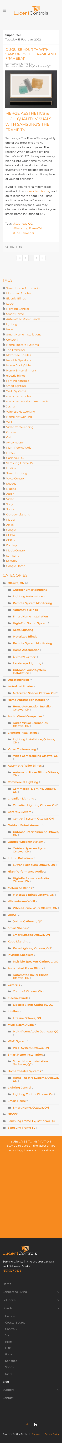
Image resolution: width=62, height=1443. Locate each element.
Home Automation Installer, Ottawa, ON (33, 708)
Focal (8, 1354)
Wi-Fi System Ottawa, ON (31, 1048)
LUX (8, 1348)
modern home (39, 191)
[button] (4, 10)
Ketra (9, 329)
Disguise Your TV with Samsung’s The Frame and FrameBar (30, 54)
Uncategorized (18, 679)
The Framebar (24, 233)
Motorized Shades (18, 293)
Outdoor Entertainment (30, 589)
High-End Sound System (30, 623)
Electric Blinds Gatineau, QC (33, 1004)
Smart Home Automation (23, 288)
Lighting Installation (22, 732)
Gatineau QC (23, 223)
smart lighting (16, 386)
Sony (9, 504)
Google (11, 530)
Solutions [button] (9, 1300)
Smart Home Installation (30, 616)
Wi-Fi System (17, 1041)
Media (10, 519)
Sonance (11, 1360)
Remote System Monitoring (32, 603)
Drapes (11, 488)
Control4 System (19, 812)
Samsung (12, 555)
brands (10, 1316)
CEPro (10, 540)
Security (11, 560)
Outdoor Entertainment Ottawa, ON (36, 833)
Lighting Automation (28, 596)
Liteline (11, 468)
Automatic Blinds (25, 609)
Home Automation (26, 650)
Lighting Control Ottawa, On (33, 1094)
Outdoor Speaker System (25, 841)
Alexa (10, 524)
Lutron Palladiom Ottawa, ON (34, 865)
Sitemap (36, 1434)
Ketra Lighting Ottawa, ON (32, 948)
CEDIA (10, 535)
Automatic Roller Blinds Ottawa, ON (36, 774)
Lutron (11, 303)
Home (7, 1283)
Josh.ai (10, 406)
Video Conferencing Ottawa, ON (35, 755)
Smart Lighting (16, 473)
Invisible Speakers (18, 360)
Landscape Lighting (27, 663)
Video (10, 499)
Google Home (15, 566)
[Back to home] (31, 10)
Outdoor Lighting (18, 514)
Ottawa (11, 432)
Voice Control (15, 478)
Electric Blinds (16, 298)
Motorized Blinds (25, 636)
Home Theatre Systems (22, 344)
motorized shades (18, 396)
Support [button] (8, 1389)
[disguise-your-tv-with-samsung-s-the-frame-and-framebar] (31, 89)
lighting (11, 324)
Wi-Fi (9, 422)
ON (8, 437)
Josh (8, 1335)
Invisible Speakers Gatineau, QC (35, 961)
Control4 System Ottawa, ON (33, 818)
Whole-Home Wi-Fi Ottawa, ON (35, 908)
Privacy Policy (52, 1434)
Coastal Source (15, 1322)
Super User (13, 35)
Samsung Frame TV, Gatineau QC (28, 66)
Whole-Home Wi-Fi (21, 901)
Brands (7, 1308)
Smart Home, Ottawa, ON (31, 1107)
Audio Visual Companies (25, 716)
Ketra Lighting (23, 630)
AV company (15, 442)
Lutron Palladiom (20, 858)
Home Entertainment (21, 370)
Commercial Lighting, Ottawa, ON (34, 790)
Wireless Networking (20, 411)
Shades (11, 483)
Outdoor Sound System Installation (29, 671)
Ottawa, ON (16, 583)
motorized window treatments (27, 401)
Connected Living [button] (15, 1292)
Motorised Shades (18, 355)
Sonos (10, 509)
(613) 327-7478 (12, 1270)
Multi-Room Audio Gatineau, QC (35, 1031)
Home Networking (19, 416)
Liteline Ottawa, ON (27, 1018)
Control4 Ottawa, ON (28, 991)
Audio (10, 494)
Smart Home (15, 314)
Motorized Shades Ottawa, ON (34, 693)
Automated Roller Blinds (23, 319)
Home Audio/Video (19, 365)
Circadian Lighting (21, 798)
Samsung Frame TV (18, 63)
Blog (6, 1381)
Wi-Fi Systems (16, 391)
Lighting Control (17, 308)
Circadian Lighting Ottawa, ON (35, 805)
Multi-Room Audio (19, 447)
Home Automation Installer (27, 699)
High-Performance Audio (26, 871)
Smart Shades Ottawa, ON (31, 934)
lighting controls (17, 380)
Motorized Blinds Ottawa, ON (33, 894)
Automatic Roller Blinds (25, 765)
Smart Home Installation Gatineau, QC (30, 1063)
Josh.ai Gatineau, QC (27, 921)
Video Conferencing (20, 427)
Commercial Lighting (23, 782)
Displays (12, 545)
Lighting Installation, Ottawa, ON (34, 741)
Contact (8, 1397)
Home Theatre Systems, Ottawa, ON (36, 1079)
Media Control (15, 550)
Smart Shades (18, 928)
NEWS (10, 452)
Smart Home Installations (23, 334)
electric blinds (15, 375)
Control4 (12, 339)
